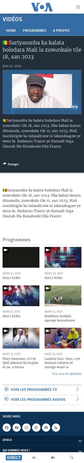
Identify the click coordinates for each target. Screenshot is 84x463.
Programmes (34, 31)
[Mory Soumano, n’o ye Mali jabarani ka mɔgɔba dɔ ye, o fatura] (21, 338)
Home (11, 31)
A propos (61, 31)
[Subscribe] (46, 427)
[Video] (53, 457)
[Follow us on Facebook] (7, 427)
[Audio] (34, 457)
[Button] (11, 165)
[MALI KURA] (21, 257)
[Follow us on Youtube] (16, 427)
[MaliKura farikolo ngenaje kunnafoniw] (63, 295)
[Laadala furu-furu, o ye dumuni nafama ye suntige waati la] (63, 338)
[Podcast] (36, 427)
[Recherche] (71, 457)
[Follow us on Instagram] (26, 427)
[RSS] (56, 427)
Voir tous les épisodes (66, 374)
